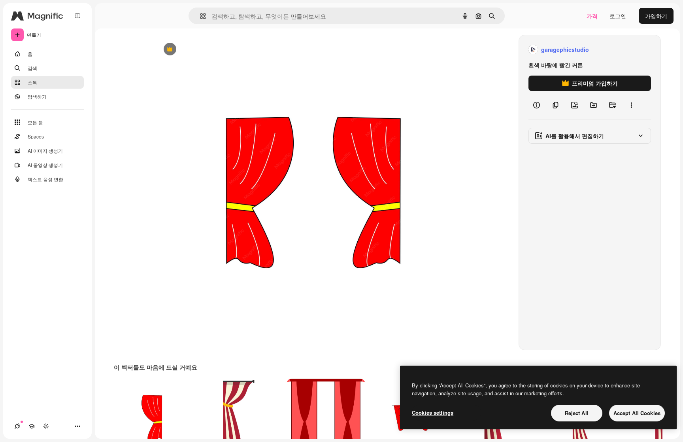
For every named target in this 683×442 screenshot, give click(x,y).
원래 (201, 50)
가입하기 (656, 16)
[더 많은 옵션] (631, 105)
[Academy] (31, 426)
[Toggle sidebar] (77, 15)
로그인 (617, 16)
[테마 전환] (46, 426)
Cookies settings (432, 412)
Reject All (577, 413)
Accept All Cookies (636, 413)
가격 (592, 16)
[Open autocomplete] (200, 16)
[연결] (17, 426)
